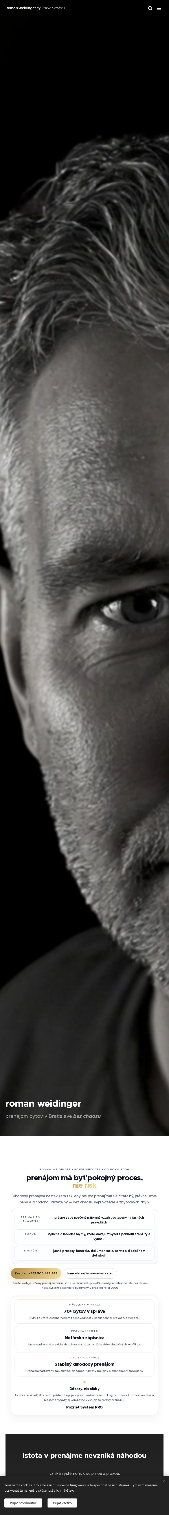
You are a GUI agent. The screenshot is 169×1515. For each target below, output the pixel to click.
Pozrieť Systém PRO (84, 1407)
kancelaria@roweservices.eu (90, 1273)
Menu (159, 8)
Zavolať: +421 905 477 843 (36, 1273)
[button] (150, 8)
